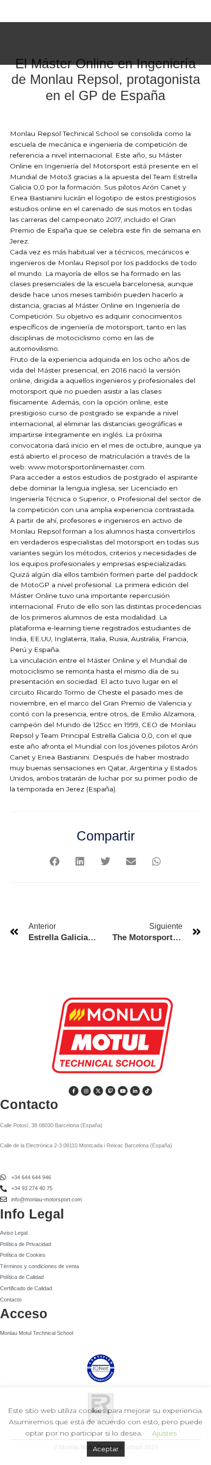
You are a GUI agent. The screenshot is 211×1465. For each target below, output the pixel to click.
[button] (55, 861)
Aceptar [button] (106, 1449)
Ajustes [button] (164, 1433)
